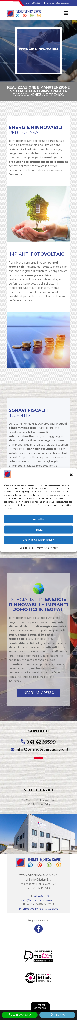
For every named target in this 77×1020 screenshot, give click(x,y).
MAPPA (59, 1015)
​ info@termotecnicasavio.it (38, 749)
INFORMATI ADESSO (38, 692)
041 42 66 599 (33, 3)
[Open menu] (66, 13)
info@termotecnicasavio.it (57, 3)
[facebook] (38, 928)
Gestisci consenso (40, 1006)
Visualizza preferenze (38, 539)
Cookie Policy (27, 547)
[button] (71, 475)
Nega (39, 529)
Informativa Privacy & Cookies (38, 908)
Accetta (38, 519)
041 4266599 (41, 742)
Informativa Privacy (47, 547)
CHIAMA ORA (21, 1015)
